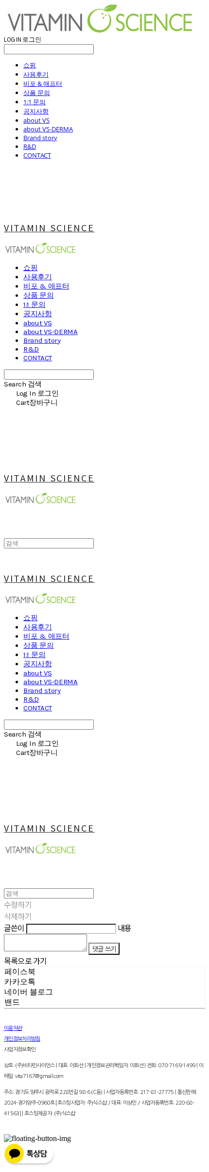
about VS (36, 120)
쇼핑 (29, 65)
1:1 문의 (34, 101)
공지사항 (36, 111)
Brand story (40, 137)
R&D (29, 146)
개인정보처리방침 (22, 1039)
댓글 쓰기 (104, 948)
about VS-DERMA (48, 129)
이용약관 (13, 1028)
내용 (124, 927)
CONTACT (37, 155)
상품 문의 (36, 92)
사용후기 (36, 74)
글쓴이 (14, 927)
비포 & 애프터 (42, 83)
